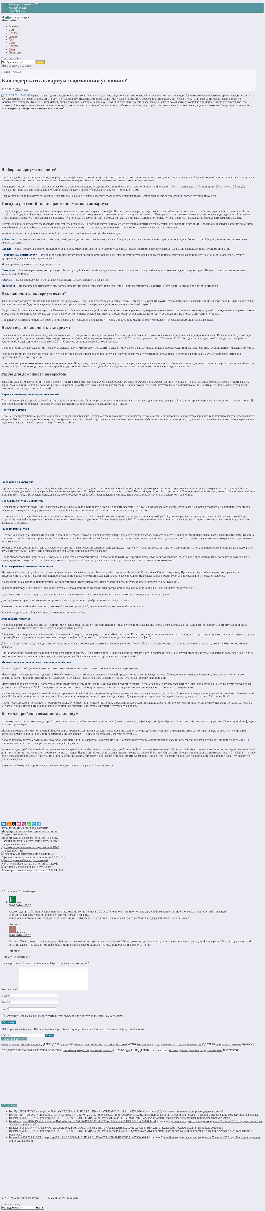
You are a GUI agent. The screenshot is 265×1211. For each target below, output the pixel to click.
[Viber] (24, 824)
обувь (199, 1045)
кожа (131, 1044)
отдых (20, 827)
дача (38, 1044)
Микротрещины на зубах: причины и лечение (29, 831)
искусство (97, 1044)
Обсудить (21, 89)
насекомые (191, 1045)
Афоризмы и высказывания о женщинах (26, 857)
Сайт (4, 1009)
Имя (5, 995)
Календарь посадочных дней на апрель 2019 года (192, 1127)
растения (69, 1050)
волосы (16, 1044)
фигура (199, 1050)
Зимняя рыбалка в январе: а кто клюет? (25, 870)
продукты (9, 1050)
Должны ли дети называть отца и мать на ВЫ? (30, 840)
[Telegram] (39, 824)
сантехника (107, 1050)
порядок (220, 1044)
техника (173, 1050)
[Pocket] (19, 824)
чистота (230, 1049)
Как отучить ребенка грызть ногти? (23, 863)
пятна (42, 1050)
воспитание (28, 1044)
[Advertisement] (128, 138)
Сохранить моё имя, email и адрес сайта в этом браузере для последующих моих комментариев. (64, 1015)
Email (5, 1002)
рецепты (83, 1050)
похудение (236, 1045)
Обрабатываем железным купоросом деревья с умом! (190, 1111)
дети (4, 827)
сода (128, 1050)
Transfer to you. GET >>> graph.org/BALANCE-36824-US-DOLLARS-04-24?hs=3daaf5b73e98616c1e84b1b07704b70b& (81, 1117)
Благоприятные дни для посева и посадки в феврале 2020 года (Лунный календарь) (207, 1114)
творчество (159, 1050)
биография (6, 1044)
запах (87, 1044)
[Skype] (34, 824)
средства (141, 1049)
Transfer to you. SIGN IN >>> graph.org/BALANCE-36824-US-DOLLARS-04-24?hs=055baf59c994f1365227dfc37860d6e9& (82, 1121)
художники (210, 1050)
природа (30, 827)
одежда (208, 1044)
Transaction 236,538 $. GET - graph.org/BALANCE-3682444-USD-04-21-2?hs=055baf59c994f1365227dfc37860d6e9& (79, 1137)
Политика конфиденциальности (124, 1029)
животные (78, 1044)
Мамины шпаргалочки (15, 17)
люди (173, 1044)
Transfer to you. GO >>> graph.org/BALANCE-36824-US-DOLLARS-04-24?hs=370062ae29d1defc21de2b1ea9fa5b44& (79, 1127)
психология (27, 1050)
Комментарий (9, 989)
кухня (156, 1044)
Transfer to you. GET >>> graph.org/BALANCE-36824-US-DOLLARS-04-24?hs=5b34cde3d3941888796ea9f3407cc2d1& (80, 1130)
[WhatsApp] (29, 824)
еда (71, 1044)
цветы (219, 1051)
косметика (144, 1044)
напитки (181, 1044)
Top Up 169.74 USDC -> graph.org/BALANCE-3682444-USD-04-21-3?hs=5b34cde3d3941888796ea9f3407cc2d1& (76, 1114)
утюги (192, 1050)
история (109, 1044)
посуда (228, 1044)
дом (55, 1044)
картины (121, 1044)
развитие (42, 827)
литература (166, 1044)
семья (119, 1049)
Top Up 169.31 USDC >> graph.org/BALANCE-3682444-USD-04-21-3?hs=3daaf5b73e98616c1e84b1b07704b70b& (77, 1111)
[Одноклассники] (8, 824)
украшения (183, 1051)
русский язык (96, 1050)
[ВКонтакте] (3, 824)
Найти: (5, 1035)
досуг (11, 827)
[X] (14, 824)
